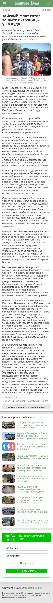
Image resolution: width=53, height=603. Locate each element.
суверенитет (42, 401)
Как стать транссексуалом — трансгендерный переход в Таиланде (32, 446)
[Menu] (4, 3)
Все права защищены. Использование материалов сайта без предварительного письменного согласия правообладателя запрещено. (26, 595)
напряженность (18, 401)
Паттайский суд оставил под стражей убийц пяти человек (33, 521)
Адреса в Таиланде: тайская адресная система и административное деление (32, 436)
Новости (31, 401)
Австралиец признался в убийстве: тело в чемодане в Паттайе (32, 478)
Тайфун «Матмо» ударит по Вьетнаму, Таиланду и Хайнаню (30, 500)
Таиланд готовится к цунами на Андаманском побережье (32, 457)
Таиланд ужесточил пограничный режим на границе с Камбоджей (30, 489)
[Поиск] (49, 3)
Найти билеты (28, 570)
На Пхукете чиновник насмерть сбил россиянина (32, 510)
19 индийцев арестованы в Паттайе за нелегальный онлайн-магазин (31, 425)
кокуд (7, 10)
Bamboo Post (26, 3)
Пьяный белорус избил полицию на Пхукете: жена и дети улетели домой (31, 468)
